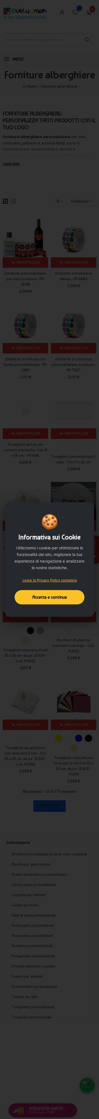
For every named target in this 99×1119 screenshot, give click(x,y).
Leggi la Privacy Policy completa (50, 580)
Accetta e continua (49, 597)
